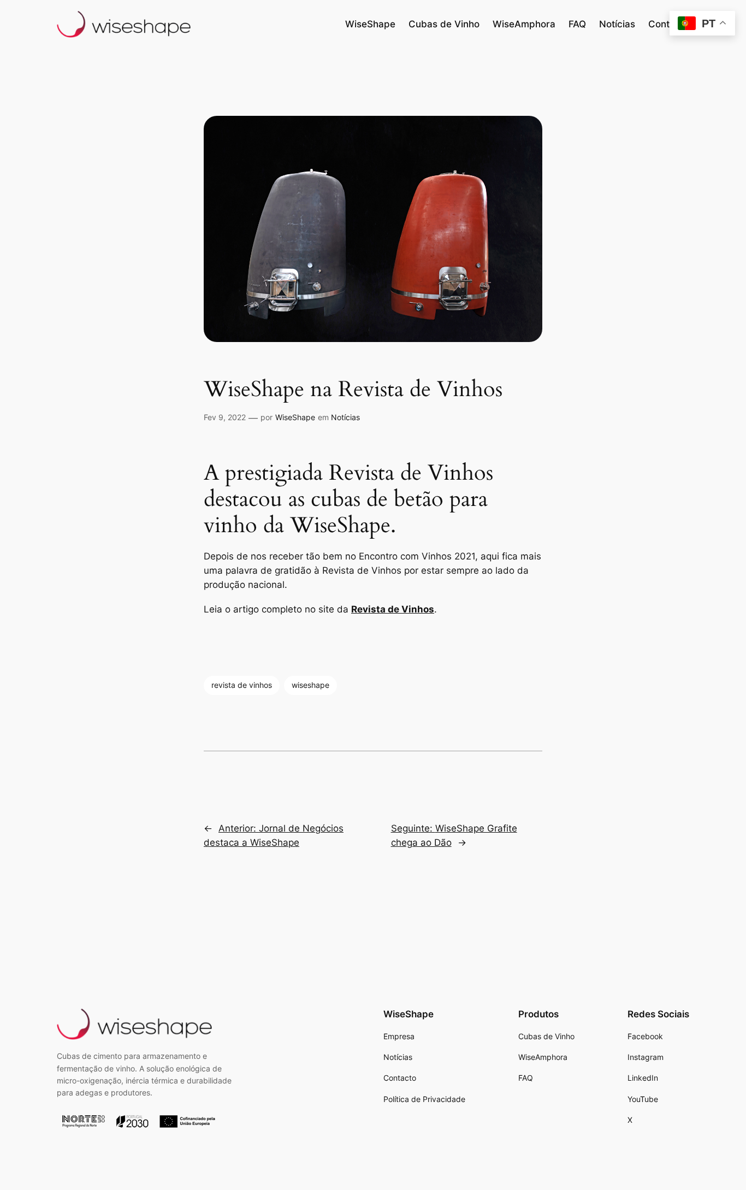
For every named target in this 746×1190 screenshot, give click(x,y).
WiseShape (295, 417)
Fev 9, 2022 (225, 417)
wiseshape (310, 685)
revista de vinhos (241, 685)
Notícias (345, 417)
